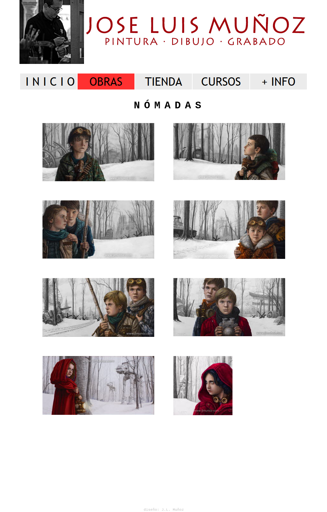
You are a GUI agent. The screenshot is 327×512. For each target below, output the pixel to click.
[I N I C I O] (48, 81)
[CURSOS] (221, 81)
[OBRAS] (106, 81)
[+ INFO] (278, 81)
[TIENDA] (163, 81)
